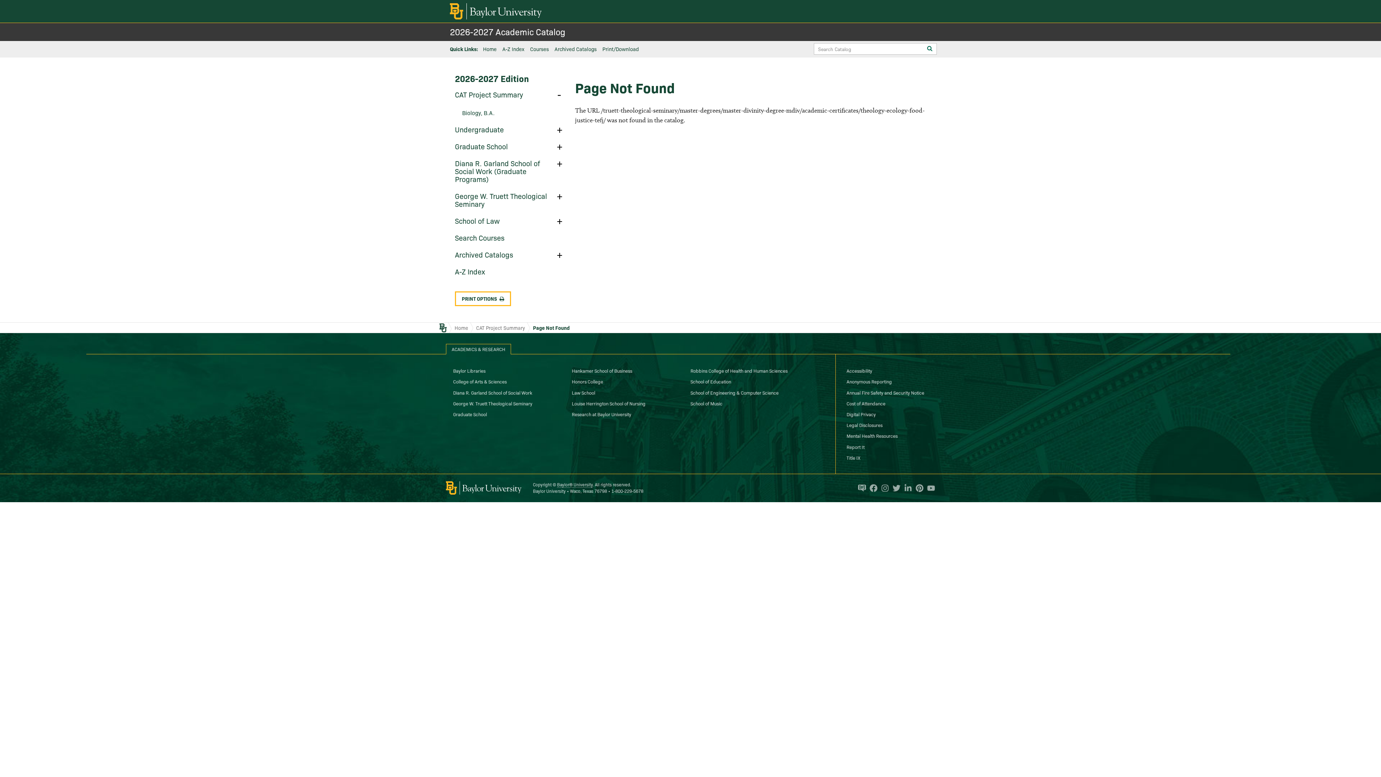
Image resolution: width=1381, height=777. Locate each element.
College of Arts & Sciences (480, 381)
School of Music (706, 403)
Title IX (853, 457)
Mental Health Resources (872, 435)
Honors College (587, 381)
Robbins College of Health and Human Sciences (739, 370)
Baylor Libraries (469, 370)
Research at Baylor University (601, 414)
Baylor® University (575, 484)
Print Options (479, 298)
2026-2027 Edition (492, 78)
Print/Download (620, 49)
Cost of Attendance (866, 403)
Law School (583, 392)
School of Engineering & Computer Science (734, 392)
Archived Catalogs (576, 49)
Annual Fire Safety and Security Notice (885, 392)
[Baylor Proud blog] (860, 488)
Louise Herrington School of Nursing (609, 403)
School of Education (710, 381)
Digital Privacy (861, 414)
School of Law (477, 220)
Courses (539, 49)
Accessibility (859, 370)
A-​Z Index (470, 271)
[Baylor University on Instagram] (883, 488)
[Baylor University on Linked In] (906, 488)
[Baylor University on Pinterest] (918, 488)
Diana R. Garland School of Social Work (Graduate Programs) (497, 171)
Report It (856, 447)
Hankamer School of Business (602, 370)
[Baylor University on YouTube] (929, 488)
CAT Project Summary (489, 94)
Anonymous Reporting (869, 381)
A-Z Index (513, 49)
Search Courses (480, 237)
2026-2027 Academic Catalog (507, 31)
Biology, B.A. (478, 113)
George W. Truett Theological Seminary (501, 200)
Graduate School (481, 146)
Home (490, 49)
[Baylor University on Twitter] (895, 488)
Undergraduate (479, 129)
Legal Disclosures (865, 425)
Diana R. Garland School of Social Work (492, 392)
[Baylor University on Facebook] (872, 488)
